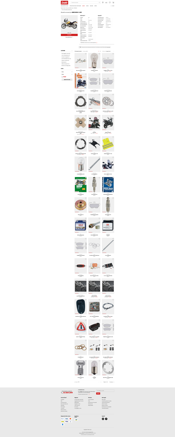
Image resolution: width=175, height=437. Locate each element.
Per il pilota (76, 406)
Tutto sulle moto (77, 405)
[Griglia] (98, 51)
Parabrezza (94, 132)
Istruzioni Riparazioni (81, 194)
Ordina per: (104, 51)
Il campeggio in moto (78, 408)
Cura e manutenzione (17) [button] (66, 55)
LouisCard (62, 408)
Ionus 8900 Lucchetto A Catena (108, 316)
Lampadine (94, 377)
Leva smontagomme (108, 255)
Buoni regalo (63, 406)
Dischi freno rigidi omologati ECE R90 (80, 153)
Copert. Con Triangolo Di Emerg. (80, 336)
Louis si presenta (91, 399)
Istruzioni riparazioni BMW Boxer (108, 194)
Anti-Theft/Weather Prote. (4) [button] (66, 58)
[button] (99, 2)
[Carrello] (113, 2)
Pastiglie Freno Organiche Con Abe (108, 336)
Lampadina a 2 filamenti (94, 70)
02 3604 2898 (68, 393)
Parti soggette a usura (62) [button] (66, 53)
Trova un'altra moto (68, 37)
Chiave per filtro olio (80, 214)
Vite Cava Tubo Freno (81, 377)
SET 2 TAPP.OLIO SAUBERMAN (94, 316)
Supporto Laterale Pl (108, 132)
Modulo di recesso (105, 405)
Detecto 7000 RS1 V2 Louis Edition (94, 336)
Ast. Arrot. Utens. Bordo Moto (108, 275)
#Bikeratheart (77, 402)
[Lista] (100, 51)
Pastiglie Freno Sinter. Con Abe (108, 70)
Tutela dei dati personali (106, 402)
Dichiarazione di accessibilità (106, 406)
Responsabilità (90, 405)
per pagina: (84, 51)
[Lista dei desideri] (110, 2)
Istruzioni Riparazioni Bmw (80, 90)
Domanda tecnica (64, 402)
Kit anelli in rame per (80, 357)
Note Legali (104, 399)
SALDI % (65, 76)
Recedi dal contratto (64, 411)
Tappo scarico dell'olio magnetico (80, 70)
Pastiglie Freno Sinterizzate (94, 90)
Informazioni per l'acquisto (92, 402)
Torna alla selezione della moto (67, 9)
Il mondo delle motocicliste (79, 399)
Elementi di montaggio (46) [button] (66, 65)
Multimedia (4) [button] (64, 62)
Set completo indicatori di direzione (94, 357)
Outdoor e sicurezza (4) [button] (65, 60)
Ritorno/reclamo (63, 409)
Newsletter (62, 405)
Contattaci (62, 399)
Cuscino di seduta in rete (94, 153)
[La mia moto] (106, 2)
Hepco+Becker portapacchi (94, 111)
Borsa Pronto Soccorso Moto (94, 275)
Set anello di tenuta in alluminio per (94, 255)
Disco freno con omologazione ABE (108, 377)
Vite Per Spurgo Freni (94, 194)
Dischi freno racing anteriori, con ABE (108, 111)
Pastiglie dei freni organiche (94, 214)
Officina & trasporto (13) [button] (65, 63)
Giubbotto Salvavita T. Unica (108, 153)
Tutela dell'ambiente (105, 408)
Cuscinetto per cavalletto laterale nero (80, 316)
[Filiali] (103, 2)
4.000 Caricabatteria (81, 275)
